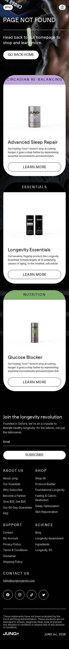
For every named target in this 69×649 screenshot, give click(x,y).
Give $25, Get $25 (14, 501)
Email (6, 442)
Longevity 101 (43, 550)
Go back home (21, 55)
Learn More (34, 167)
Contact (8, 532)
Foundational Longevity (50, 489)
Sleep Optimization (47, 506)
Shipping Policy (13, 561)
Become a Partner (14, 495)
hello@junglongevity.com (19, 580)
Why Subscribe (12, 489)
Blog (38, 532)
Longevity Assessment (49, 538)
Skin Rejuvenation (46, 511)
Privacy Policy (12, 544)
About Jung (10, 478)
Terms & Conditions (15, 550)
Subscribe (34, 455)
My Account (10, 538)
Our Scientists (11, 484)
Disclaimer (9, 556)
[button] (8, 7)
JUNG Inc (50, 634)
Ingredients (42, 544)
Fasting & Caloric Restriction (45, 498)
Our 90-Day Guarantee (17, 507)
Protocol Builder (45, 484)
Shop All (40, 478)
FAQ (5, 513)
